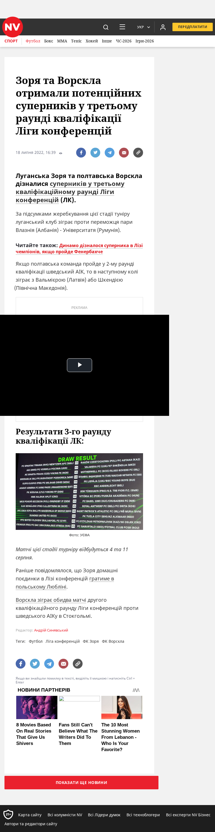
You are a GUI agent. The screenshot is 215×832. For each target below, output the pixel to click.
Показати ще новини (82, 782)
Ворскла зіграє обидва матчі (51, 599)
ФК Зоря (91, 641)
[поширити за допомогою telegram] (109, 153)
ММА (62, 41)
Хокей (92, 41)
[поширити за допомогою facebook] (81, 153)
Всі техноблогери (143, 814)
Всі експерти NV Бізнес (188, 814)
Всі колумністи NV (65, 814)
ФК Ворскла (113, 641)
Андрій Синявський (51, 630)
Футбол (33, 41)
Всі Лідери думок (104, 814)
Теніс (76, 41)
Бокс (48, 41)
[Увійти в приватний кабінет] (163, 27)
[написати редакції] (124, 153)
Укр (140, 26)
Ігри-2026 (144, 41)
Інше (107, 41)
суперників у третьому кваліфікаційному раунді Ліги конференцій (70, 191)
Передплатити (192, 26)
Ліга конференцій (63, 641)
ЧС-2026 (124, 41)
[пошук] (105, 27)
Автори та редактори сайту (30, 823)
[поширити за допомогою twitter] (95, 153)
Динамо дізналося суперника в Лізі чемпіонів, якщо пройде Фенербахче (79, 248)
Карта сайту (29, 814)
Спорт (11, 41)
